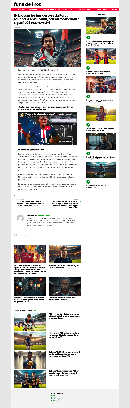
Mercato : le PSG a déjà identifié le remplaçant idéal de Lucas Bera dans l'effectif (64, 335)
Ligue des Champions (83, 10)
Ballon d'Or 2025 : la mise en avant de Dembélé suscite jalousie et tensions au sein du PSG (64, 354)
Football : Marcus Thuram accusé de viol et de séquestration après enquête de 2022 (29, 299)
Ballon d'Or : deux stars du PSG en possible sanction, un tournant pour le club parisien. (64, 373)
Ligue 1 (64, 10)
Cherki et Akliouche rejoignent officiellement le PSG (98, 72)
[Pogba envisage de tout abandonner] (101, 170)
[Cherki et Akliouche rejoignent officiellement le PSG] (101, 56)
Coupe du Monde (48, 10)
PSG (34, 310)
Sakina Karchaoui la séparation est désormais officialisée (100, 129)
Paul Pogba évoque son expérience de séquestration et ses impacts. (100, 158)
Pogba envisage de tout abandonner (96, 186)
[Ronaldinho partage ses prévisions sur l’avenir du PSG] (101, 84)
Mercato (106, 10)
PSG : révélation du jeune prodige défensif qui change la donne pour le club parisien (64, 316)
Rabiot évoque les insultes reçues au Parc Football (64, 266)
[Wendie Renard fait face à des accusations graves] (65, 286)
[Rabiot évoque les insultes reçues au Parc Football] (65, 254)
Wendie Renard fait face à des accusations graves (62, 298)
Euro (58, 10)
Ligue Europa (96, 10)
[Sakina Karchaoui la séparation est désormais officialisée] (101, 113)
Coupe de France (21, 10)
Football (115, 10)
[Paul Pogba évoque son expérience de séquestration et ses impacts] (101, 141)
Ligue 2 (71, 10)
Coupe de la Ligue (35, 10)
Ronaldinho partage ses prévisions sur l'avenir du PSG (100, 101)
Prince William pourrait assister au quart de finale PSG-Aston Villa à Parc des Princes (100, 43)
